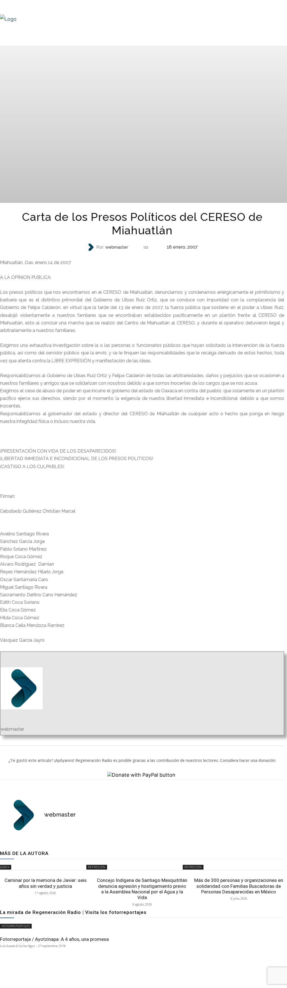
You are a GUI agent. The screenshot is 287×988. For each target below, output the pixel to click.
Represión (141, 257)
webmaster (116, 247)
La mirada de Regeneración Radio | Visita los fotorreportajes (73, 912)
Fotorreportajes (16, 926)
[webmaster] (91, 247)
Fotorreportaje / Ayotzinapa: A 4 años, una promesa (54, 939)
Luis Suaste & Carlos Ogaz (17, 946)
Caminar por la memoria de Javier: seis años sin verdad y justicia (45, 883)
